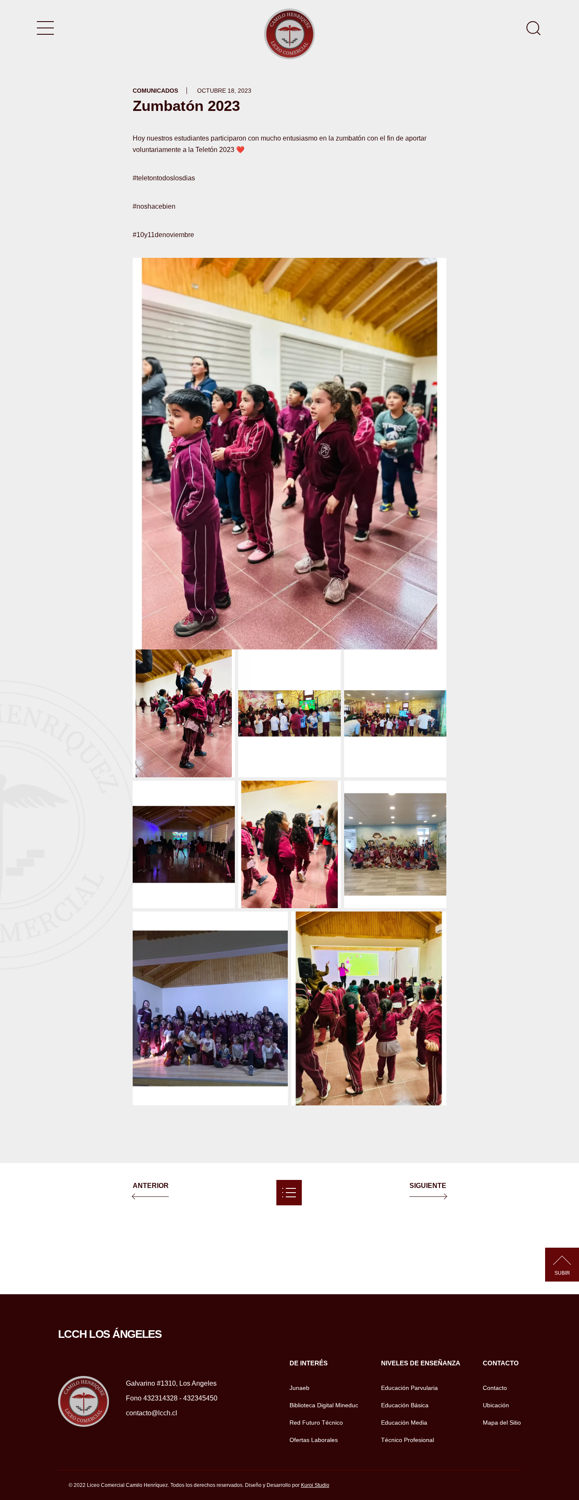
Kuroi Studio (315, 1485)
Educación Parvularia (409, 1387)
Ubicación (496, 1405)
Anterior (151, 1185)
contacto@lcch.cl (151, 1413)
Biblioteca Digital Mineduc (324, 1405)
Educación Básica (405, 1405)
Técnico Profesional (407, 1439)
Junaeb (299, 1387)
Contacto (495, 1387)
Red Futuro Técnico (316, 1422)
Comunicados (155, 90)
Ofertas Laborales (314, 1439)
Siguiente (427, 1185)
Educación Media (404, 1422)
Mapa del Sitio (502, 1422)
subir (562, 1273)
